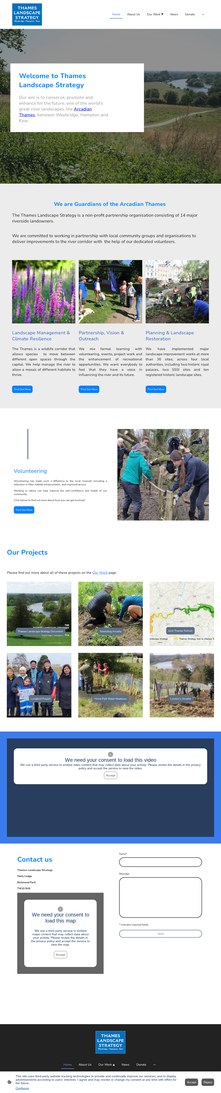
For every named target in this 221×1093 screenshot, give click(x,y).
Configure (22, 1088)
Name (123, 854)
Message (124, 873)
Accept (110, 775)
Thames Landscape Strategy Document (40, 631)
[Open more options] (203, 14)
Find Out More (22, 389)
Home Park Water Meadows (111, 698)
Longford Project (41, 698)
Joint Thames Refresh (180, 630)
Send (161, 933)
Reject (208, 1082)
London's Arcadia (180, 698)
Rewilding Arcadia (110, 631)
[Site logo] (27, 14)
